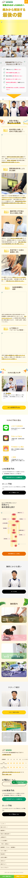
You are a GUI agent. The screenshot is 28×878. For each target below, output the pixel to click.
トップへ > (3, 823)
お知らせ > (3, 860)
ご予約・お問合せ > (5, 843)
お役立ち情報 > (4, 857)
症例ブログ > (4, 864)
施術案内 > (3, 830)
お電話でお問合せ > (21, 876)
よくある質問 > (4, 840)
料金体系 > (3, 854)
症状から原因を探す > (6, 833)
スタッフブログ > (5, 867)
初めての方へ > (4, 827)
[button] (11, 406)
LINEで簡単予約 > (7, 876)
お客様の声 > (4, 837)
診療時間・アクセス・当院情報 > (8, 847)
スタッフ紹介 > (4, 850)
